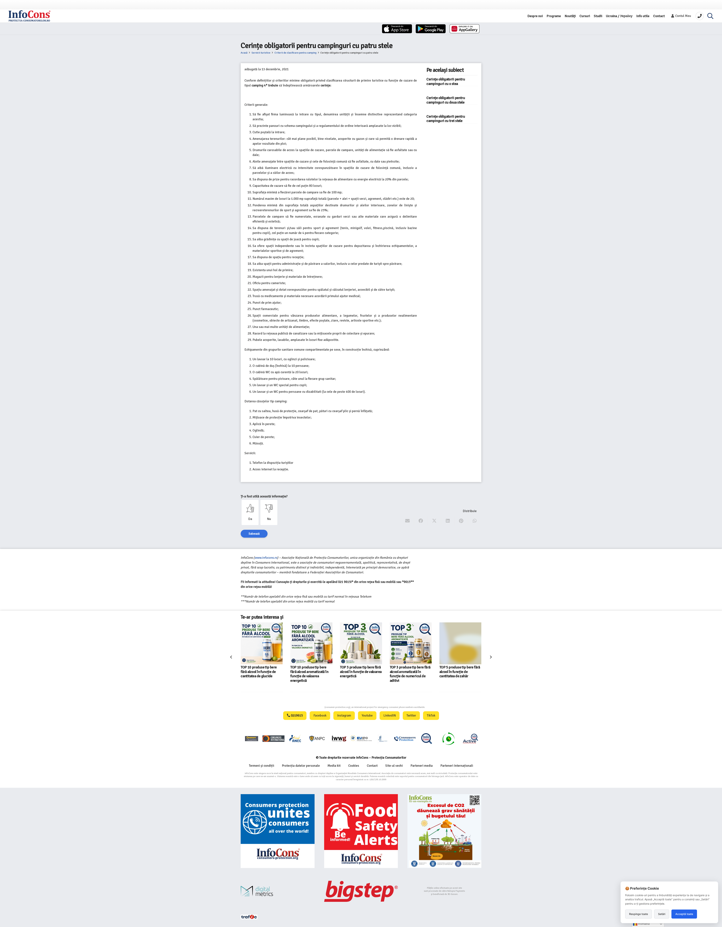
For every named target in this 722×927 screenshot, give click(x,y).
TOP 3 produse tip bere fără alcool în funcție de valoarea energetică (312, 671)
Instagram (344, 715)
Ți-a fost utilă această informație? (264, 496)
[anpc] (317, 738)
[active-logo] (470, 738)
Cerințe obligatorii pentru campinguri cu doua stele (445, 100)
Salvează (254, 533)
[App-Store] (397, 28)
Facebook (319, 715)
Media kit (334, 766)
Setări (661, 914)
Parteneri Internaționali (456, 766)
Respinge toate (638, 914)
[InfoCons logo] (29, 16)
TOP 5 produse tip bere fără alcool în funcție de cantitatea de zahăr (411, 671)
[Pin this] (461, 520)
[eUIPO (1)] (405, 738)
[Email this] (407, 520)
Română (643, 923)
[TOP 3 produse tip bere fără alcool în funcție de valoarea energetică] (312, 643)
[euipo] (339, 738)
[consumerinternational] (273, 738)
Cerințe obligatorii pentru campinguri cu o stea (445, 81)
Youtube (367, 715)
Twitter (411, 715)
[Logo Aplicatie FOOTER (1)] (427, 738)
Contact (372, 766)
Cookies (353, 766)
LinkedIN (389, 715)
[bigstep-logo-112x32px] (361, 891)
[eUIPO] (361, 738)
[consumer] (251, 738)
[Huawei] (464, 28)
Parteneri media (421, 766)
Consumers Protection (310, 707)
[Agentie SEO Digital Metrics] (278, 891)
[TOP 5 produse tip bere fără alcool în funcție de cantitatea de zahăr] (412, 643)
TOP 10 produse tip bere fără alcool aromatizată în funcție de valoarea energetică (261, 674)
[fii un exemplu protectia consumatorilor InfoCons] (444, 831)
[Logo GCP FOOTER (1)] (448, 738)
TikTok (431, 715)
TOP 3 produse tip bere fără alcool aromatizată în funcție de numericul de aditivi (361, 674)
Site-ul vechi (394, 766)
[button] (710, 16)
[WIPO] (383, 738)
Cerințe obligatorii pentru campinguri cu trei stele (445, 118)
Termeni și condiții (261, 766)
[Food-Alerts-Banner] (361, 831)
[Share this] (421, 520)
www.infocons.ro (266, 558)
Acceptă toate (684, 914)
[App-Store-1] (431, 28)
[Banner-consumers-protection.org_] (278, 831)
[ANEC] (295, 738)
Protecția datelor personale (301, 766)
